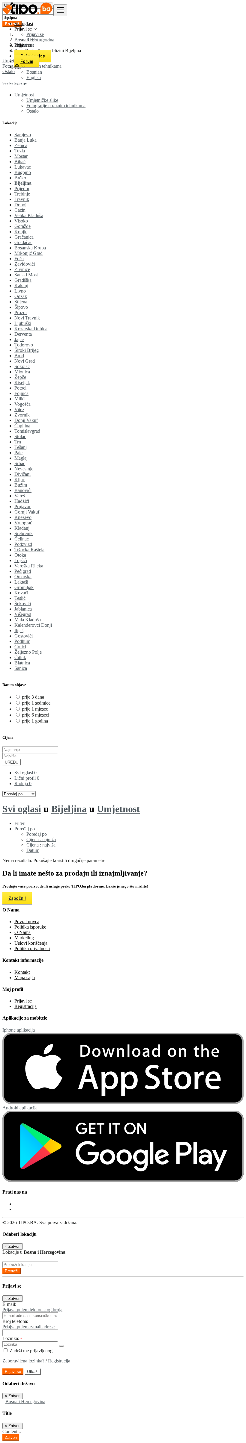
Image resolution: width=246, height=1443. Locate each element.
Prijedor (21, 188)
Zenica (20, 145)
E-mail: (9, 1304)
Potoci (20, 387)
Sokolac (22, 366)
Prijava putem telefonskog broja (32, 1309)
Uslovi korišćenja (30, 943)
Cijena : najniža (41, 839)
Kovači (21, 592)
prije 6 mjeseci (35, 714)
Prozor (20, 312)
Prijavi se (35, 34)
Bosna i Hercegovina (25, 1401)
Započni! (17, 898)
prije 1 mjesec (35, 708)
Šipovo (21, 307)
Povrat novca (26, 921)
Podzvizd (23, 544)
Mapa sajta (24, 977)
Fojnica (21, 393)
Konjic (20, 231)
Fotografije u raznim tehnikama (56, 105)
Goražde (22, 226)
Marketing (24, 937)
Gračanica (24, 237)
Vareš (19, 495)
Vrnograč (23, 522)
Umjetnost (118, 808)
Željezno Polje (28, 652)
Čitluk (20, 657)
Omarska (23, 576)
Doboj (20, 204)
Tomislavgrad (27, 431)
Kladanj (21, 528)
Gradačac (23, 242)
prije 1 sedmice (36, 702)
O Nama (22, 932)
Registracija (25, 1006)
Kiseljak (22, 382)
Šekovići (22, 603)
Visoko (21, 220)
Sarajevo (22, 134)
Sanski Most (26, 274)
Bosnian (34, 72)
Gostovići (23, 635)
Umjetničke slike (42, 100)
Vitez (19, 409)
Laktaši (21, 582)
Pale (18, 452)
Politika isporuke (30, 926)
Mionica (22, 371)
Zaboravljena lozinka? (24, 1360)
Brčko (20, 177)
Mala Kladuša (27, 619)
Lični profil (26, 778)
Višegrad (22, 614)
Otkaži (32, 1371)
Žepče (20, 377)
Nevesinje (23, 468)
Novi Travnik (27, 317)
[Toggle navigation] (60, 10)
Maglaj (21, 458)
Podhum (22, 641)
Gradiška (23, 280)
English (33, 77)
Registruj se (37, 39)
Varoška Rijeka (28, 565)
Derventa (23, 334)
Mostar (21, 156)
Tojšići (20, 560)
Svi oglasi (23, 23)
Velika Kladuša (28, 215)
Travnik (21, 199)
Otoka (20, 555)
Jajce (19, 339)
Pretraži (11, 1271)
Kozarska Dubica (30, 328)
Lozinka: (12, 1338)
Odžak (20, 296)
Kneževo (23, 517)
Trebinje (22, 193)
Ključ (19, 479)
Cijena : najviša (41, 844)
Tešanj (20, 447)
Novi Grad (24, 361)
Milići (20, 398)
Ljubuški (22, 323)
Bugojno (22, 172)
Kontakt (22, 972)
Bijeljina (23, 183)
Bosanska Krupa (30, 247)
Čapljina (22, 425)
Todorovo (23, 344)
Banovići (23, 490)
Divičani (22, 474)
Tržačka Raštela (29, 549)
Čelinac (21, 538)
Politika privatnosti (32, 948)
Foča (19, 258)
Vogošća (22, 404)
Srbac (19, 463)
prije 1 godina (35, 720)
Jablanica (23, 608)
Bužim (20, 484)
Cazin (20, 210)
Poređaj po (36, 834)
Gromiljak (24, 587)
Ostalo (32, 110)
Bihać (20, 161)
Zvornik (22, 414)
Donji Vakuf (26, 420)
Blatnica (22, 662)
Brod (19, 355)
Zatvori (11, 1437)
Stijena (20, 301)
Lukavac (22, 166)
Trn (17, 441)
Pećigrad (22, 571)
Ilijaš (18, 630)
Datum (32, 850)
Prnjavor (22, 506)
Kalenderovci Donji (33, 625)
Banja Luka (25, 140)
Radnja (23, 783)
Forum (26, 61)
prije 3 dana (33, 696)
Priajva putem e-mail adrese (28, 1326)
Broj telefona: (15, 1321)
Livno (20, 290)
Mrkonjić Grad (28, 253)
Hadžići (21, 501)
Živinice (22, 269)
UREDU (11, 762)
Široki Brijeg (26, 350)
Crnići (20, 646)
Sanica (20, 668)
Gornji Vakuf (26, 511)
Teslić (20, 598)
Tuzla (19, 150)
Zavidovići (24, 264)
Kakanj (21, 285)
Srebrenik (23, 533)
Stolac (20, 436)
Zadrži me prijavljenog (30, 1350)
